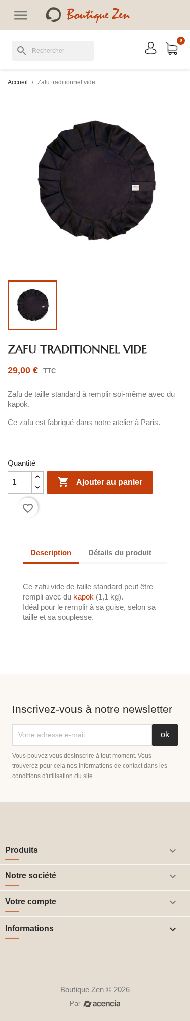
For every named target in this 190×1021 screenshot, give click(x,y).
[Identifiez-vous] (150, 47)
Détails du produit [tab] (119, 552)
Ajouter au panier (99, 482)
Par (75, 1003)
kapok (84, 596)
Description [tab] (50, 552)
